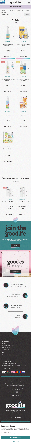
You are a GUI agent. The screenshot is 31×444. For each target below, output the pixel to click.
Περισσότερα (15, 441)
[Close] (30, 424)
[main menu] (29, 2)
